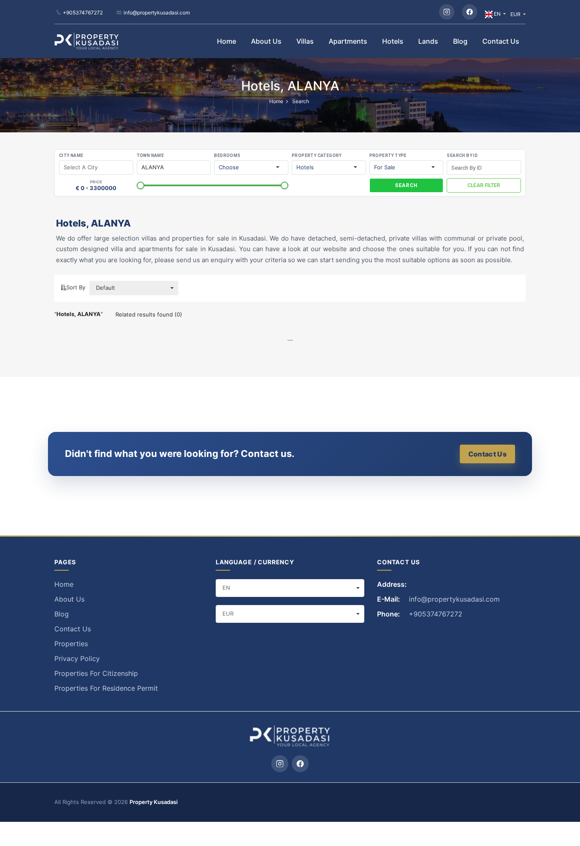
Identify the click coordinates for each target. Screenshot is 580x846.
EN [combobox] (226, 587)
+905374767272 (83, 12)
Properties (71, 643)
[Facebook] (469, 12)
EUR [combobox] (228, 613)
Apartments (348, 41)
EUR (516, 14)
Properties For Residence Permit (106, 688)
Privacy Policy (77, 658)
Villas (305, 41)
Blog (460, 41)
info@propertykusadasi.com (157, 12)
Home (226, 41)
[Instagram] (446, 12)
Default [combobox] (105, 287)
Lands (428, 41)
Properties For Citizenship (96, 673)
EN (497, 14)
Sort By (75, 287)
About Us (266, 41)
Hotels (392, 41)
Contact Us (500, 41)
